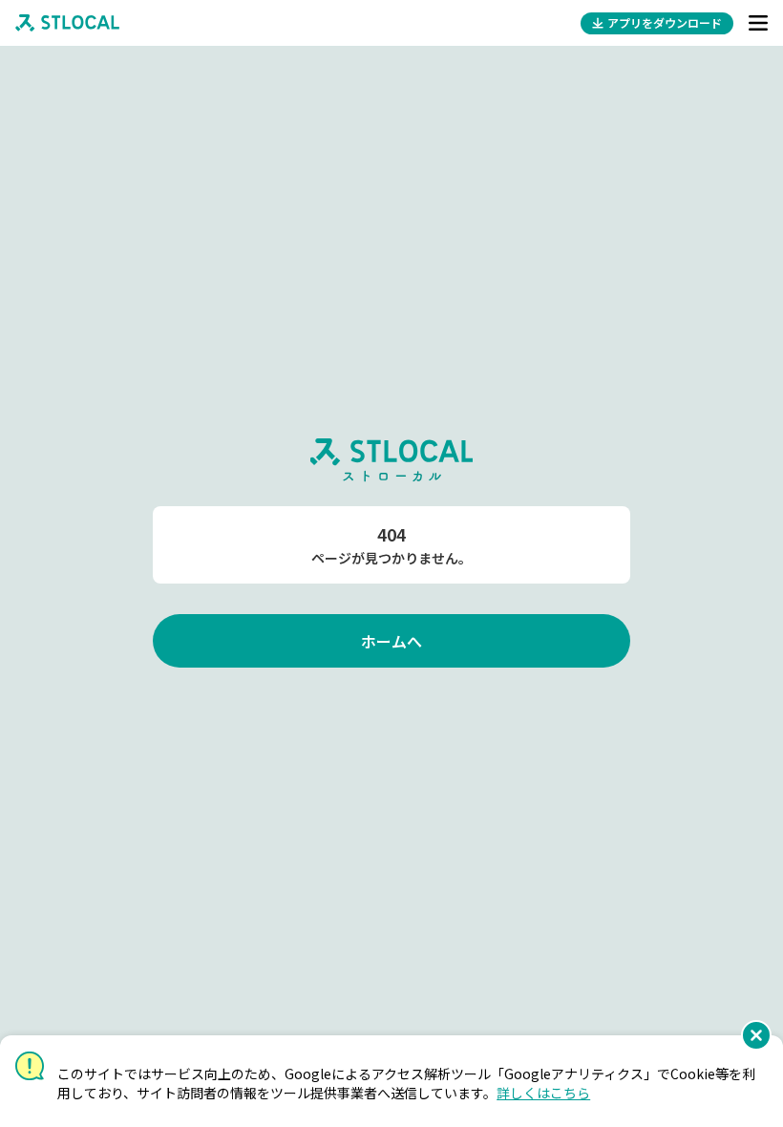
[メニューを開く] (758, 23)
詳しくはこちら (543, 1092)
